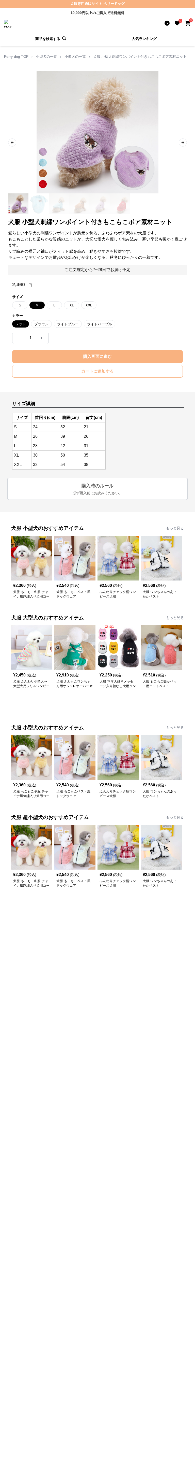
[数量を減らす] (19, 338)
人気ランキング (144, 39)
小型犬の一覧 (46, 56)
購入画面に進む (97, 356)
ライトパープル (99, 324)
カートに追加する (97, 371)
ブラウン (41, 324)
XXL (89, 305)
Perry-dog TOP (16, 56)
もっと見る (175, 528)
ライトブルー (67, 324)
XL (72, 305)
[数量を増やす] (41, 338)
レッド (20, 324)
